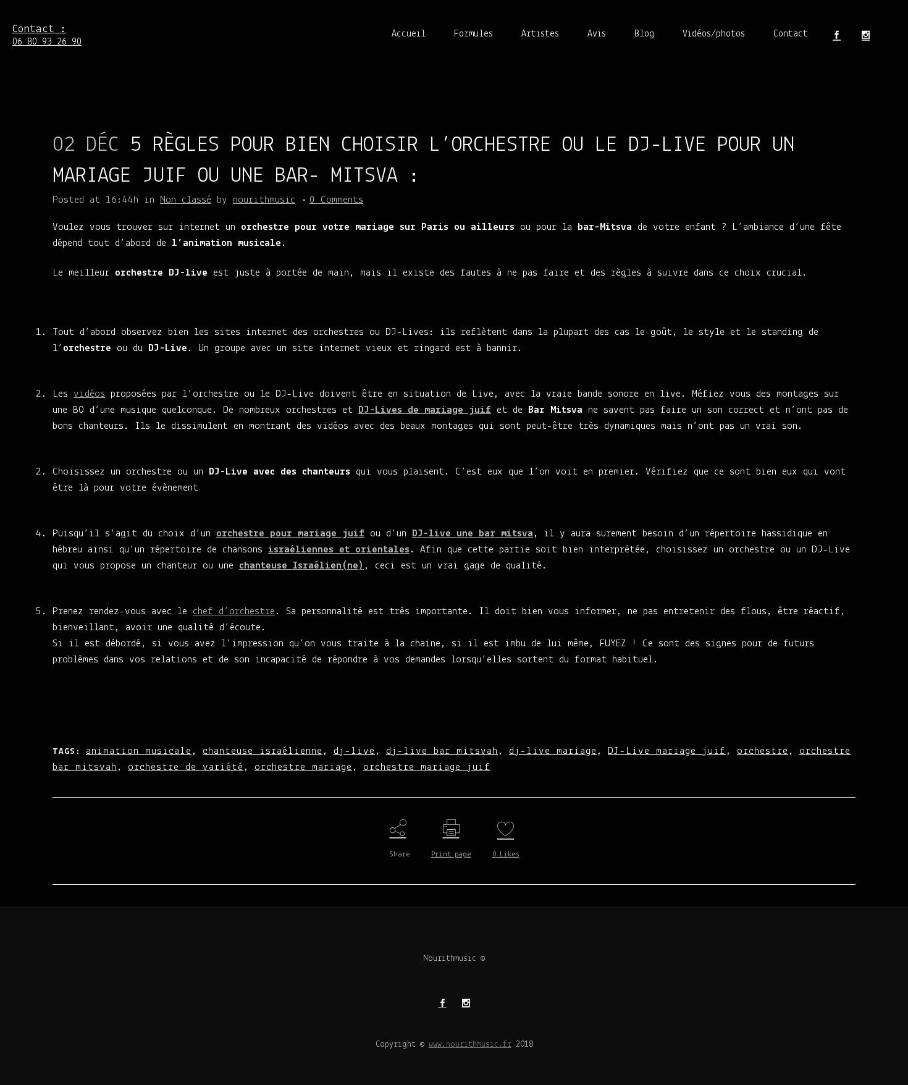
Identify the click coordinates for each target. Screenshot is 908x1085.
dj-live (354, 751)
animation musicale (138, 751)
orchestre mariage (303, 767)
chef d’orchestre (234, 611)
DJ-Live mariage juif (667, 751)
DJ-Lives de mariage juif (424, 410)
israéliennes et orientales (339, 549)
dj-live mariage (553, 751)
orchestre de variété (185, 767)
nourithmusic (264, 200)
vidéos (89, 394)
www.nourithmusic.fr (470, 1044)
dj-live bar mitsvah (442, 751)
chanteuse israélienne (262, 751)
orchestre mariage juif (426, 767)
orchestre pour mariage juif (290, 533)
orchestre (762, 751)
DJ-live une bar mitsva (472, 533)
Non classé (185, 200)
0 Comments (336, 200)
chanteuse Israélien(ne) (301, 565)
